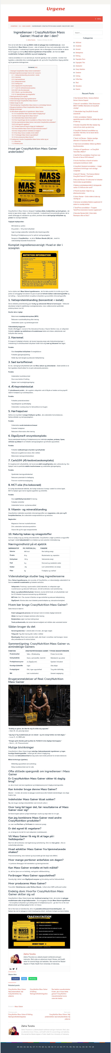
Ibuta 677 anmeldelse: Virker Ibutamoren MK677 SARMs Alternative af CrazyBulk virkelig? (86, 106)
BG (21, 1047)
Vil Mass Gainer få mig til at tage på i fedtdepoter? (28, 126)
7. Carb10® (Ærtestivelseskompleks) (23, 88)
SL (80, 1047)
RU (74, 1047)
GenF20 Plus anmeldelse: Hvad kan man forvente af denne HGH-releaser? (86, 156)
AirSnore (78, 42)
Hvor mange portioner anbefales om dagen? (26, 131)
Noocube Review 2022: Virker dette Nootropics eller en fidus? (84, 214)
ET (34, 1047)
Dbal (77, 82)
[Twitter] (14, 969)
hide (36, 67)
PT (64, 1047)
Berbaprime (79, 52)
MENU (99, 19)
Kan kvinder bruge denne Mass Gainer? (25, 116)
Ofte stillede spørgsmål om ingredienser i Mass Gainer (26, 111)
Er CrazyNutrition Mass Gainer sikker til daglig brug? (28, 114)
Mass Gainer (19, 1006)
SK (77, 1047)
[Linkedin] (10, 969)
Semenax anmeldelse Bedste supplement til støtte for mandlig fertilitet (87, 203)
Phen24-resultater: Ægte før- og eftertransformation (83, 192)
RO (71, 1047)
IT (55, 1047)
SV (87, 1047)
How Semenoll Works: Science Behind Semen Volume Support (86, 99)
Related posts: (17, 143)
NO (61, 1047)
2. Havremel (16, 77)
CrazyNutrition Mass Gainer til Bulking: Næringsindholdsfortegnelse (38, 991)
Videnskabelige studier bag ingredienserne (23, 99)
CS (25, 1047)
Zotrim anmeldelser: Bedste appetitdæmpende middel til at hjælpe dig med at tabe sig (87, 119)
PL (67, 1047)
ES (83, 1047)
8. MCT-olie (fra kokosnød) (20, 90)
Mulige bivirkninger (16, 109)
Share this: (16, 141)
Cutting (78, 76)
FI (37, 1047)
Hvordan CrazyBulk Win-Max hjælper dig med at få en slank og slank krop (86, 126)
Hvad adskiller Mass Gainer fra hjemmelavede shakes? (29, 128)
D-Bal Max (79, 79)
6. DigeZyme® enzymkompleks (22, 86)
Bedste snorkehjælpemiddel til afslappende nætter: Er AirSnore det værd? (87, 186)
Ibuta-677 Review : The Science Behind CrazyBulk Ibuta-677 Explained (86, 175)
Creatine (78, 72)
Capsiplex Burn (80, 59)
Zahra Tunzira (28, 1025)
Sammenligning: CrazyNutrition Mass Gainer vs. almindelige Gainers (30, 105)
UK (93, 1047)
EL (46, 1047)
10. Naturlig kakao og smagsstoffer (23, 94)
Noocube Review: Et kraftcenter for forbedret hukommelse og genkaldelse (87, 181)
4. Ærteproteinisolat (18, 81)
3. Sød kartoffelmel (18, 79)
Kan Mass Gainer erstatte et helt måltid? (25, 133)
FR (40, 1047)
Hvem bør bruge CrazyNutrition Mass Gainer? (24, 101)
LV (58, 1047)
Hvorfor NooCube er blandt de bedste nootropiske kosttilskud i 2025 (85, 161)
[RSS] (55, 2)
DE (43, 1047)
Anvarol (78, 49)
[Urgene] (55, 9)
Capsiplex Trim (80, 62)
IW (49, 1047)
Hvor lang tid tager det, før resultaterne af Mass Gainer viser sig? (32, 120)
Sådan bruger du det (16, 103)
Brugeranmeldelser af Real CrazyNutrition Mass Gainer (26, 107)
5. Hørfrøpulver (17, 84)
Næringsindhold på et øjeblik (19, 96)
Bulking (78, 56)
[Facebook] (17, 969)
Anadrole (78, 46)
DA (28, 1047)
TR (90, 1047)
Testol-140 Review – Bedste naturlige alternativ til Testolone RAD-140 (85, 139)
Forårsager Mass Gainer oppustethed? (25, 135)
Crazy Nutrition (80, 69)
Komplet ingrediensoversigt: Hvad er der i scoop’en (25, 73)
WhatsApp (32, 979)
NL (31, 1047)
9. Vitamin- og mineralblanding (22, 92)
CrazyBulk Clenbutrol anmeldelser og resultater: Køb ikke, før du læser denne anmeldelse (85, 132)
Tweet (24, 979)
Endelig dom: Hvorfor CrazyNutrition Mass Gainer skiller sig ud (29, 139)
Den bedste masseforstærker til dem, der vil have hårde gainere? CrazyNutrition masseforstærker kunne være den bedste (61, 993)
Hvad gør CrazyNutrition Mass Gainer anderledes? (25, 71)
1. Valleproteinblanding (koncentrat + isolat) (25, 75)
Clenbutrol (79, 66)
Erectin (78, 89)
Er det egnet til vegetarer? (21, 124)
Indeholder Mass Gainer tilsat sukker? (24, 118)
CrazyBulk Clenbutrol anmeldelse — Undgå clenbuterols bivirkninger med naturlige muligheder (87, 168)
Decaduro (79, 86)
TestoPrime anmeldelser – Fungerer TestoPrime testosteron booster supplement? (87, 209)
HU (52, 1047)
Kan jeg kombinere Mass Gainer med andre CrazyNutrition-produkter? (34, 122)
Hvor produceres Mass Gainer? (23, 137)
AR (18, 1047)
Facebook (15, 979)
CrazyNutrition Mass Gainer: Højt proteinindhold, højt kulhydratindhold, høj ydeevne (17, 992)
